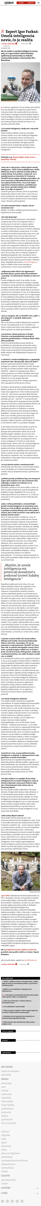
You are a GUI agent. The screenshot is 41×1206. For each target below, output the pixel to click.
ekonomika (7, 1101)
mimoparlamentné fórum (14, 1160)
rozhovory (6, 1094)
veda (3, 1138)
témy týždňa (7, 1104)
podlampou (7, 1108)
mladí (4, 1171)
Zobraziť (10, 1031)
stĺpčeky (5, 1135)
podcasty (6, 1112)
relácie (4, 1115)
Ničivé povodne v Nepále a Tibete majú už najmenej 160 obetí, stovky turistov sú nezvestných (20, 1011)
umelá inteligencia (30, 262)
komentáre (7, 1156)
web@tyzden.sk (30, 960)
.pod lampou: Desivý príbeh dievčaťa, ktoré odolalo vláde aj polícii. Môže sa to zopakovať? (20, 996)
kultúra (5, 1131)
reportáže (6, 1097)
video (4, 1149)
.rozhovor (6, 46)
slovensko (6, 1083)
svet (3, 1086)
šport (4, 1142)
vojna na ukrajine (10, 1071)
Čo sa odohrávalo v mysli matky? (13, 1007)
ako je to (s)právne (10, 1153)
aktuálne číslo (8, 1179)
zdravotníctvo (8, 1164)
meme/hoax (7, 1167)
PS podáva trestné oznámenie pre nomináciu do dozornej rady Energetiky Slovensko (18, 1017)
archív (4, 1183)
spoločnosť (7, 1119)
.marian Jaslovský (8, 44)
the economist (8, 1123)
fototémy (6, 1146)
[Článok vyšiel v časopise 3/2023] (3, 31)
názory (4, 1090)
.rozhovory (24, 44)
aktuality (6, 1074)
